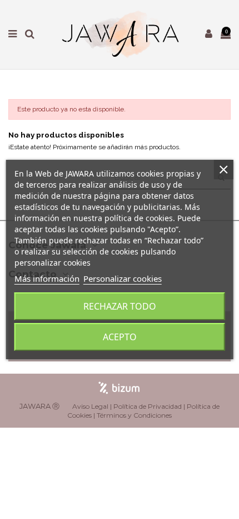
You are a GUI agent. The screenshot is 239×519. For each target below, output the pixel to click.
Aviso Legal (90, 406)
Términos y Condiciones (134, 415)
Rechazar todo (119, 306)
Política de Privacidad (147, 406)
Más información (46, 278)
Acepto (120, 337)
